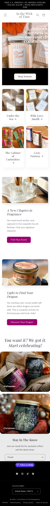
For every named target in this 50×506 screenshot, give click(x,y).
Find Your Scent (19, 240)
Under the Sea (13, 117)
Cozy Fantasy (35, 154)
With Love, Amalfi (37, 117)
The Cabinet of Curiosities (13, 156)
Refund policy (15, 502)
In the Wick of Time (24, 499)
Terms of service (42, 502)
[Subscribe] (42, 457)
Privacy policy (28, 502)
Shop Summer (25, 76)
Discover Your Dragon (22, 322)
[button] (5, 15)
